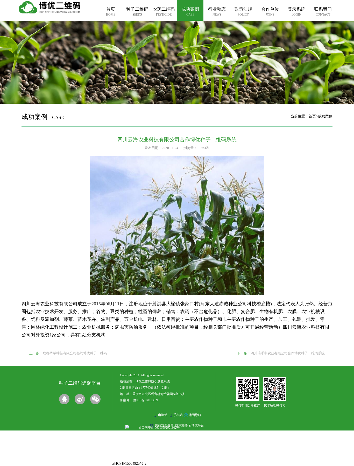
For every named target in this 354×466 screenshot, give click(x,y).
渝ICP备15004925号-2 (129, 463)
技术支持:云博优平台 (189, 425)
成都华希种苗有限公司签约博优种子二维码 (75, 353)
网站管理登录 (164, 425)
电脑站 (162, 415)
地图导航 (195, 415)
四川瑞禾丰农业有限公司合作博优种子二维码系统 (288, 353)
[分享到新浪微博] (80, 399)
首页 (312, 116)
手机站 (178, 415)
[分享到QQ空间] (64, 399)
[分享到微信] (95, 399)
